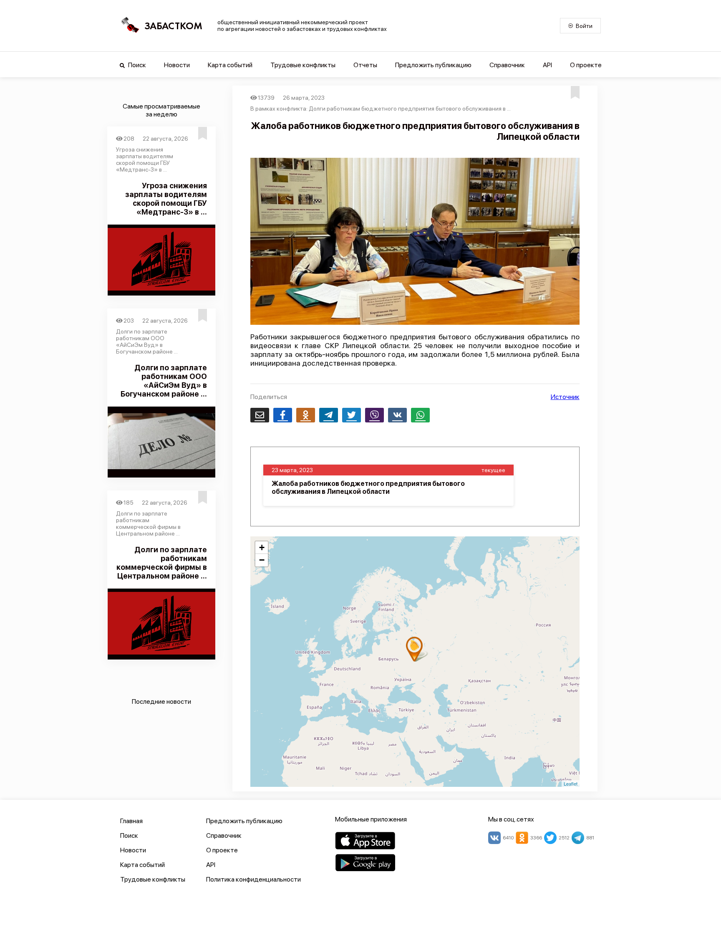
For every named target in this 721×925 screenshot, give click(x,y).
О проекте (586, 65)
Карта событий (230, 65)
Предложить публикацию (433, 65)
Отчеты (365, 65)
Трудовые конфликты (302, 65)
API (547, 65)
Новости (177, 65)
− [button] (262, 560)
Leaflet (570, 783)
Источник (565, 397)
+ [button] (262, 547)
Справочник (507, 65)
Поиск (136, 65)
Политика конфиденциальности (253, 879)
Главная (131, 821)
